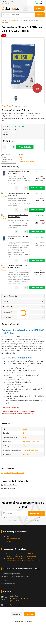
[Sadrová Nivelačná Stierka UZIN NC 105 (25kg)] (4, 195)
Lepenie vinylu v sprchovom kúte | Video (19, 559)
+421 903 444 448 (7, 2)
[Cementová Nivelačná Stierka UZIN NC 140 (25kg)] (4, 217)
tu (31, 621)
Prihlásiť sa (34, 513)
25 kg (20, 159)
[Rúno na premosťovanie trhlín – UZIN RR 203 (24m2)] (4, 268)
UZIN (20, 156)
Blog (7, 536)
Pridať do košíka (25, 147)
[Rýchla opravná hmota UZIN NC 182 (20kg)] (4, 239)
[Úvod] (10, 8)
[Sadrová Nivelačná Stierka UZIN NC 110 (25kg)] (4, 173)
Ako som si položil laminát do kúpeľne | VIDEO (21, 556)
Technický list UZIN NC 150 (14, 473)
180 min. (26, 454)
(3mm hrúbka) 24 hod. (30, 450)
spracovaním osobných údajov (19, 517)
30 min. (25, 446)
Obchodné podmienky (13, 539)
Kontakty (9, 541)
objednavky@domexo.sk (12, 605)
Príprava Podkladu (12, 20)
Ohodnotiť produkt (21, 106)
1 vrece (21, 158)
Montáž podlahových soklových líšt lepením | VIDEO (23, 561)
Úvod (2, 20)
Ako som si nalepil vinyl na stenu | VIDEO (19, 554)
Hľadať (39, 14)
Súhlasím (29, 614)
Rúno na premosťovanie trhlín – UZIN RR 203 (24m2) (18, 266)
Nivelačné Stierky (10, 489)
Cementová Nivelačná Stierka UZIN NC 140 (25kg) (18, 216)
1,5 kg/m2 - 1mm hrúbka (26, 161)
